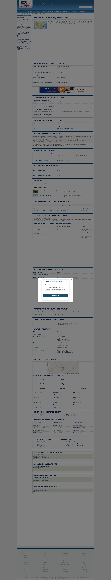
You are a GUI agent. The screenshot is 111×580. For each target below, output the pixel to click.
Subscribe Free (55, 295)
